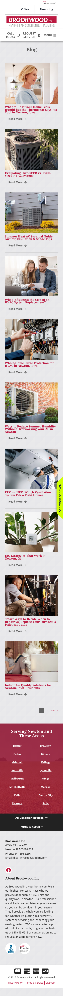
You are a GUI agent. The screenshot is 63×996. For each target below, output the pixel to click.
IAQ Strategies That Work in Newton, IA (25, 557)
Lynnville (45, 770)
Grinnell (17, 762)
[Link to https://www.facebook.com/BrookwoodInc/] (8, 870)
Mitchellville (17, 786)
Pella (17, 795)
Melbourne (17, 778)
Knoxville (17, 770)
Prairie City (45, 795)
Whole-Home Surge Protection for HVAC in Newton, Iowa (29, 364)
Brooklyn (45, 745)
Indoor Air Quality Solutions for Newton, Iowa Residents (28, 686)
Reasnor (17, 803)
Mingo (45, 778)
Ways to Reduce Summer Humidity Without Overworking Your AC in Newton (30, 429)
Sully (45, 803)
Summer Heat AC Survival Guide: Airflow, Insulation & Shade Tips (29, 237)
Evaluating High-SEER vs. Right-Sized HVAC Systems (28, 174)
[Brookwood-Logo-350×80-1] (31, 17)
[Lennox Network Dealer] (50, 2)
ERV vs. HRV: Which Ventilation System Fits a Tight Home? (28, 493)
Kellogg (45, 762)
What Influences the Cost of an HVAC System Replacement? (27, 301)
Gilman (45, 754)
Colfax (17, 754)
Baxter (17, 745)
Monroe (45, 786)
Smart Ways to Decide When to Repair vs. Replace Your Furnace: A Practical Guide (30, 621)
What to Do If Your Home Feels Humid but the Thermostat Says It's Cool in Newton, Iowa (31, 109)
